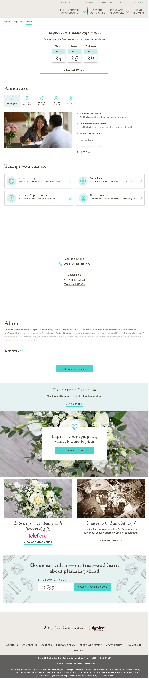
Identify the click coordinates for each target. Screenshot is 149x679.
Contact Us (106, 3)
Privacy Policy (65, 645)
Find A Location (68, 3)
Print (122, 3)
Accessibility (114, 645)
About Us (12, 645)
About (29, 21)
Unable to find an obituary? (111, 523)
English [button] (136, 3)
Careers (46, 645)
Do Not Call (135, 645)
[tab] (12, 101)
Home (7, 21)
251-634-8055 (77, 264)
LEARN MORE (74, 404)
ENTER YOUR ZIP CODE (52, 580)
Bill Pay (88, 3)
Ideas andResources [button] (117, 11)
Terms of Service (91, 645)
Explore (18, 21)
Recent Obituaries (97, 11)
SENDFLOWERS (139, 11)
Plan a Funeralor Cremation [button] (70, 11)
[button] (136, 3)
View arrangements (38, 542)
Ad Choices (75, 650)
